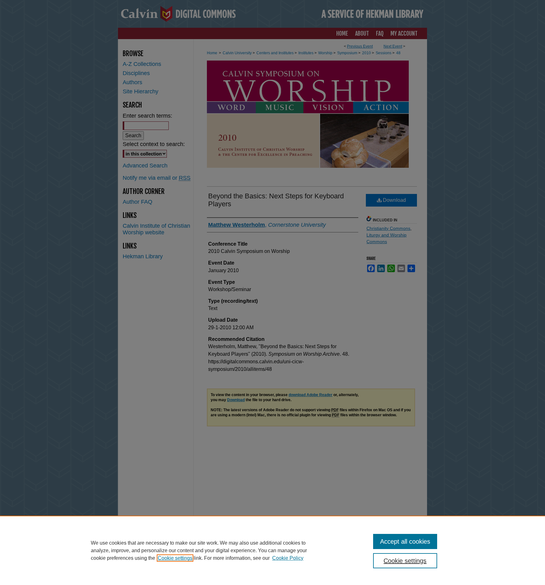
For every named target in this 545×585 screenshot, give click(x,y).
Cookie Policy (287, 558)
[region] (272, 550)
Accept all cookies (405, 541)
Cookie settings (175, 558)
